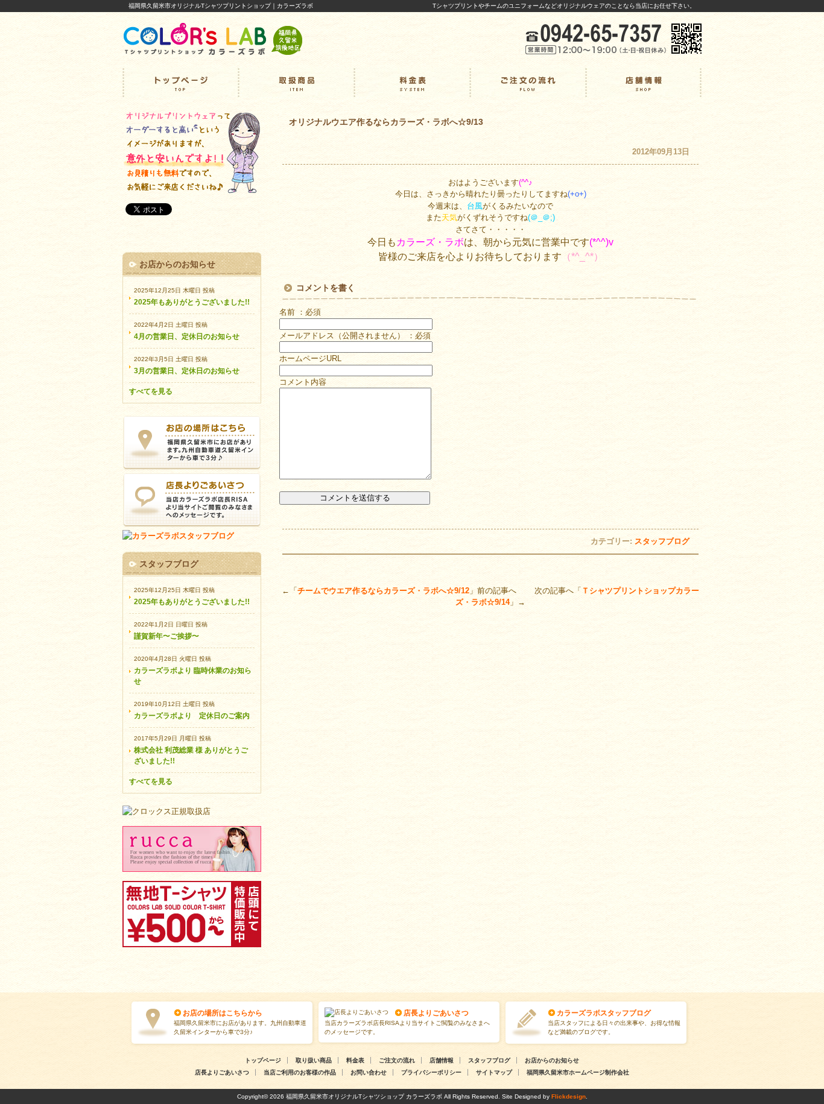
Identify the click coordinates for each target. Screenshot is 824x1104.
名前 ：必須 (300, 312)
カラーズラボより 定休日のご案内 (192, 715)
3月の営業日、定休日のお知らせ (186, 371)
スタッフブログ (662, 541)
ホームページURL (310, 358)
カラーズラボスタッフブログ (604, 1013)
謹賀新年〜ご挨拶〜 (166, 636)
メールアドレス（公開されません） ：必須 (355, 335)
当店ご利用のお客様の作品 (300, 1072)
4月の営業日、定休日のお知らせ (186, 336)
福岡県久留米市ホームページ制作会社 (578, 1072)
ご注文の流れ (528, 83)
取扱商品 (296, 83)
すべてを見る (151, 391)
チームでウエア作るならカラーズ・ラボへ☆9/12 (383, 590)
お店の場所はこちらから (222, 1013)
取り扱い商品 (314, 1060)
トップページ (180, 83)
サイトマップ (494, 1072)
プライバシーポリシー (431, 1072)
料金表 (412, 83)
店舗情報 (644, 83)
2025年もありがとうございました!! (192, 302)
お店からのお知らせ (552, 1060)
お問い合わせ (368, 1072)
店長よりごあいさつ (436, 1013)
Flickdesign (568, 1096)
